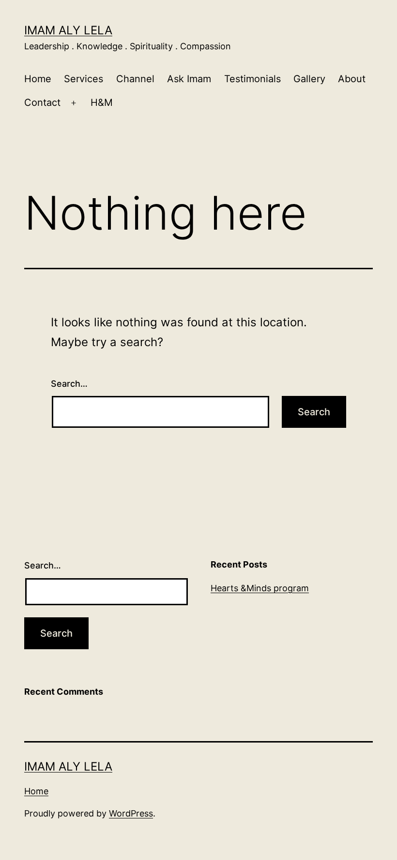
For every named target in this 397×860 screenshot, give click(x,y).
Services (83, 79)
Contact (42, 102)
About (352, 79)
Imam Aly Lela (68, 30)
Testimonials (252, 79)
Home (37, 79)
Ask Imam (189, 79)
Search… (69, 384)
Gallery (309, 79)
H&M (102, 102)
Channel (135, 79)
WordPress (131, 813)
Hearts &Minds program (260, 588)
